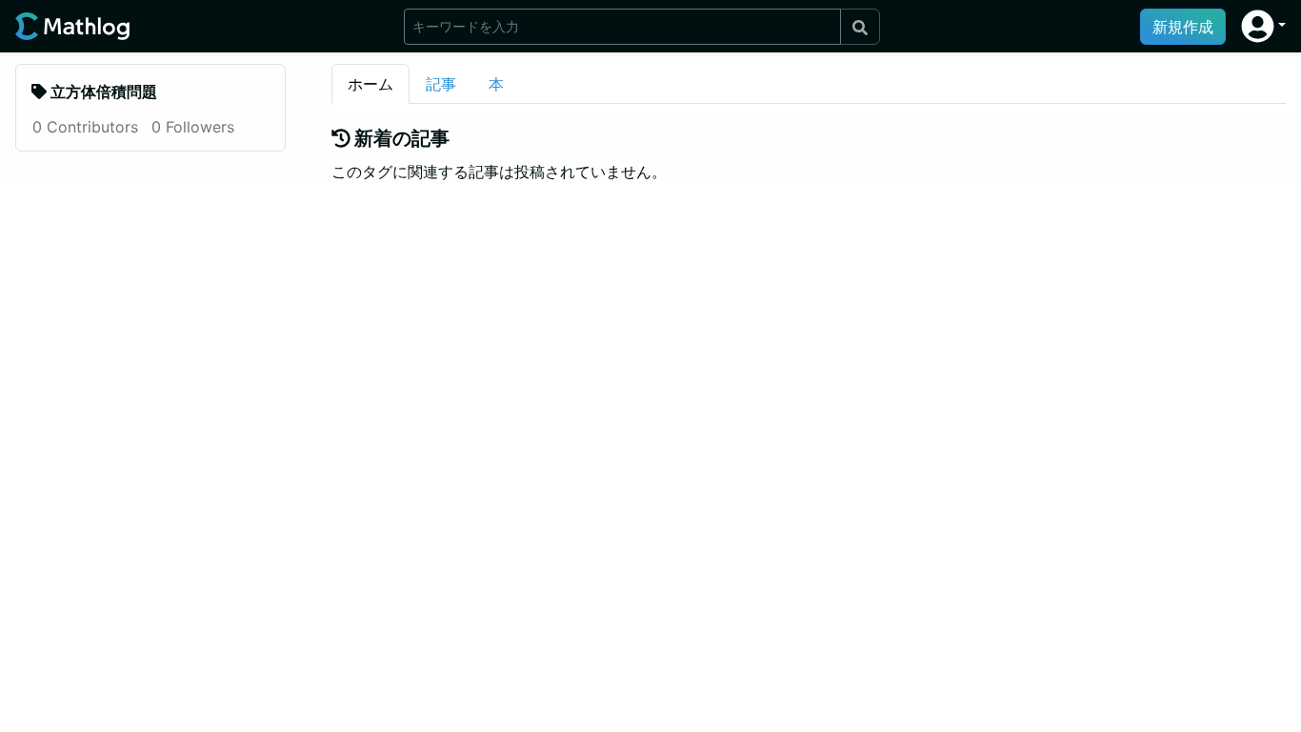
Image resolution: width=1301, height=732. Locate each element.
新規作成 (1182, 26)
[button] (1263, 26)
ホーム (370, 83)
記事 (441, 83)
